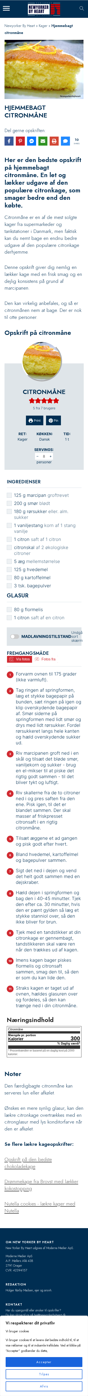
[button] (32, 400)
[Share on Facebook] (9, 141)
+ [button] (50, 456)
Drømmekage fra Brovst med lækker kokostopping (41, 1185)
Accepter (44, 1362)
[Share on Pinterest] (20, 141)
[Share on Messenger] (31, 141)
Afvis (44, 1386)
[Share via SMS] (65, 141)
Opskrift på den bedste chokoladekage (28, 1163)
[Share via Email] (42, 141)
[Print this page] (54, 141)
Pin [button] (55, 420)
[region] (44, 1356)
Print (37, 420)
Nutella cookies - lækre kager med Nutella (40, 1207)
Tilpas (44, 1374)
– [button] (37, 456)
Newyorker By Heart (20, 25)
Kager (43, 25)
